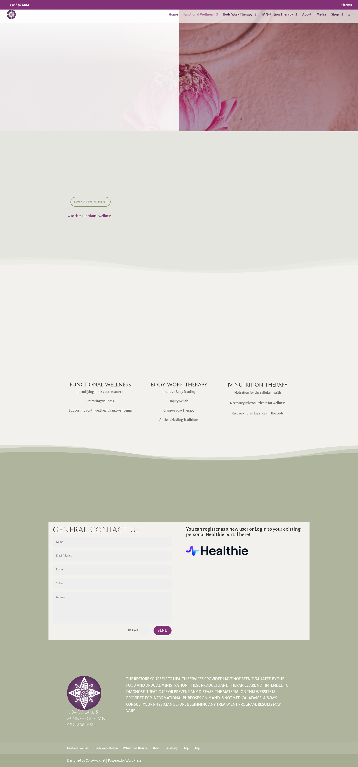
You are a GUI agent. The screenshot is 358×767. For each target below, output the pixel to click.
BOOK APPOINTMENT (90, 201)
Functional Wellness (198, 14)
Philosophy (171, 748)
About (306, 14)
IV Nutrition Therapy (277, 14)
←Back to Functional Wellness (89, 216)
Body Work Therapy (237, 14)
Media (321, 14)
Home (173, 14)
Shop (335, 14)
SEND (162, 630)
